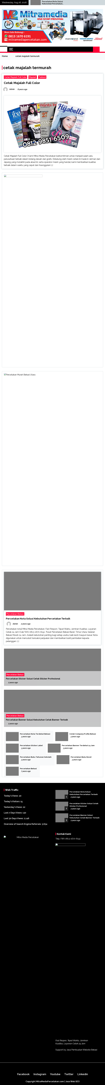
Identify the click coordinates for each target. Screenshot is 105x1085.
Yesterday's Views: (13, 807)
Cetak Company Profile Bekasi (82, 734)
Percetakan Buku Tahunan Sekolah (35, 757)
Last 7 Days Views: (13, 813)
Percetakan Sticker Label (31, 745)
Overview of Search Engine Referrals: (23, 824)
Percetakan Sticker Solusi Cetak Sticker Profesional (33, 678)
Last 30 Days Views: (14, 818)
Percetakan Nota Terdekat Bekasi (35, 734)
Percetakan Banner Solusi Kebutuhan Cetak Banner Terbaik (37, 720)
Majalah (32, 77)
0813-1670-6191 (73, 838)
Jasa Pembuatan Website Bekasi (82, 1050)
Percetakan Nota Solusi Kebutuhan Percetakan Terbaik (52, 3)
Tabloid (42, 77)
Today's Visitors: (12, 801)
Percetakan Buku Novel (81, 757)
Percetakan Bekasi (15, 614)
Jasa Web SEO (72, 1081)
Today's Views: (11, 796)
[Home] (3, 49)
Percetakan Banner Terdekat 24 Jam (78, 745)
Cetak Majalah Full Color (15, 77)
